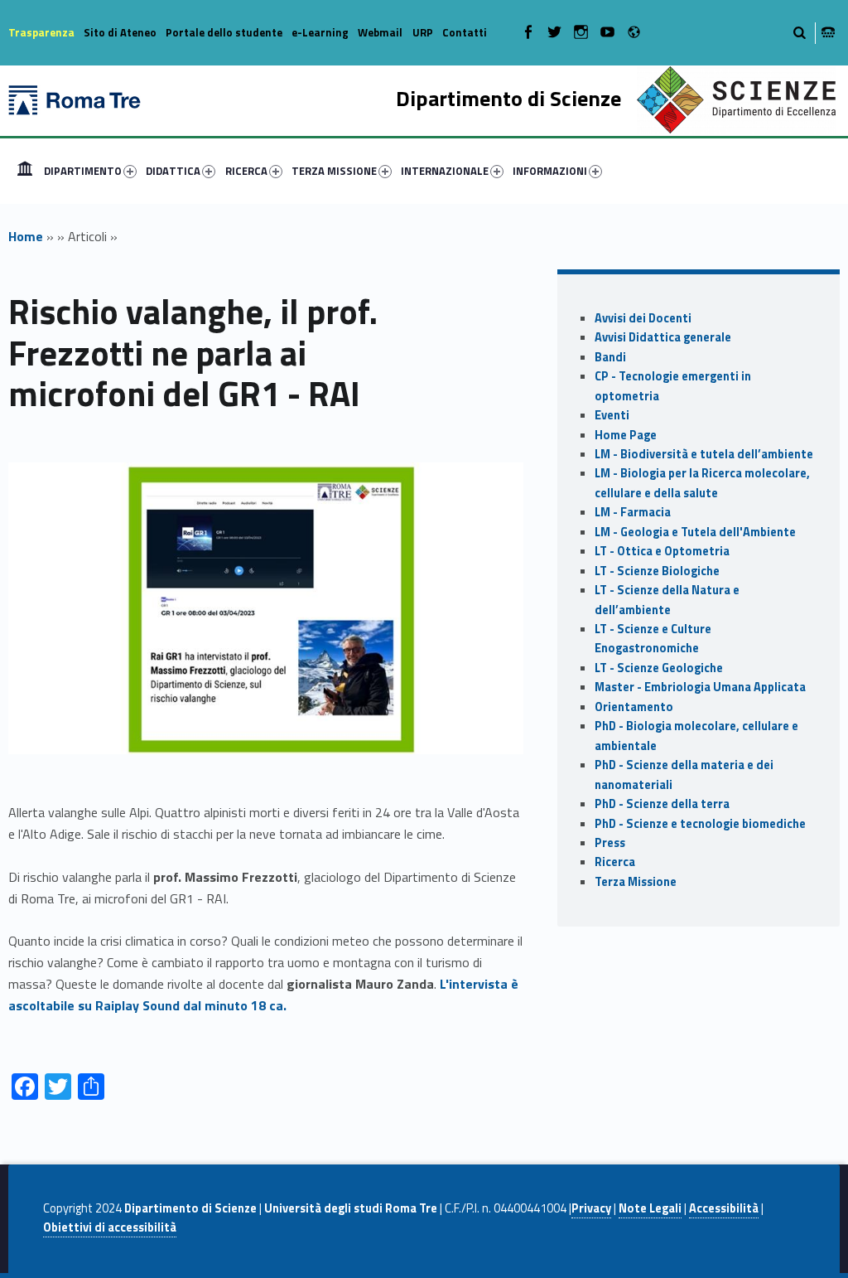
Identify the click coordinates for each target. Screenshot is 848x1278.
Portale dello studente (224, 32)
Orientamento (634, 707)
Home (24, 171)
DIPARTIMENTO (83, 170)
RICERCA (246, 170)
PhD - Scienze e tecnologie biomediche (700, 824)
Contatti (464, 32)
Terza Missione (636, 882)
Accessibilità (724, 1208)
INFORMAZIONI (550, 170)
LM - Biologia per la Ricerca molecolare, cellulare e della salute (702, 482)
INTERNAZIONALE (445, 170)
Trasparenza (41, 32)
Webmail (380, 32)
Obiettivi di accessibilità (109, 1227)
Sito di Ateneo (120, 32)
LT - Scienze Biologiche (657, 571)
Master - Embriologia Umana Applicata (700, 687)
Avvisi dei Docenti (643, 318)
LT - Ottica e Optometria (662, 551)
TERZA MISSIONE (334, 170)
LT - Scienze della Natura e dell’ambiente (667, 599)
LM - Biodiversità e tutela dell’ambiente (704, 454)
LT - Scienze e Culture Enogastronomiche (653, 638)
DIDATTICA (173, 170)
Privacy (591, 1208)
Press (610, 843)
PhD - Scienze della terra (662, 804)
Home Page (626, 435)
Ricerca (615, 862)
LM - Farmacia (633, 512)
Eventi (612, 415)
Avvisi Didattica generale (663, 337)
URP (422, 32)
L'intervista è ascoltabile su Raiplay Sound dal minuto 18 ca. (263, 994)
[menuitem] (24, 171)
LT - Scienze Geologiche (659, 668)
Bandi (610, 357)
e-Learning (320, 32)
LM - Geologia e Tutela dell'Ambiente (695, 532)
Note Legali (650, 1208)
